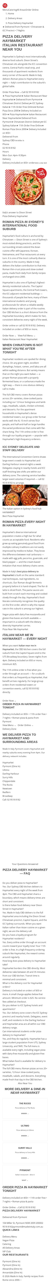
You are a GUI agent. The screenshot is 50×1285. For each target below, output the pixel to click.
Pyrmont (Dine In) (11, 766)
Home (11, 13)
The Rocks (8, 784)
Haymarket (8, 762)
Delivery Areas (15, 18)
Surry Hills (8, 777)
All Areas (21, 9)
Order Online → (25, 725)
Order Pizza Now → (12, 92)
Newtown (7, 788)
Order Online (32, 9)
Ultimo (6, 770)
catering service (29, 475)
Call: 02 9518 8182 (11, 799)
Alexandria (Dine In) (12, 1268)
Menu (5, 9)
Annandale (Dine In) (12, 1272)
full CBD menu (14, 394)
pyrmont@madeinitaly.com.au (28, 1226)
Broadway (8, 796)
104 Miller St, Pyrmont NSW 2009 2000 (22, 1223)
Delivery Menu (10, 1236)
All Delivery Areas (11, 1247)
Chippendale (9, 781)
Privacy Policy (28, 1280)
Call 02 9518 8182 (30, 92)
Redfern (7, 792)
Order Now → (9, 335)
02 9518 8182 (9, 147)
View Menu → (9, 725)
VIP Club (7, 1251)
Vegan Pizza (8, 1240)
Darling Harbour (11, 773)
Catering (12, 9)
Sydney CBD (9, 140)
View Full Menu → (26, 335)
